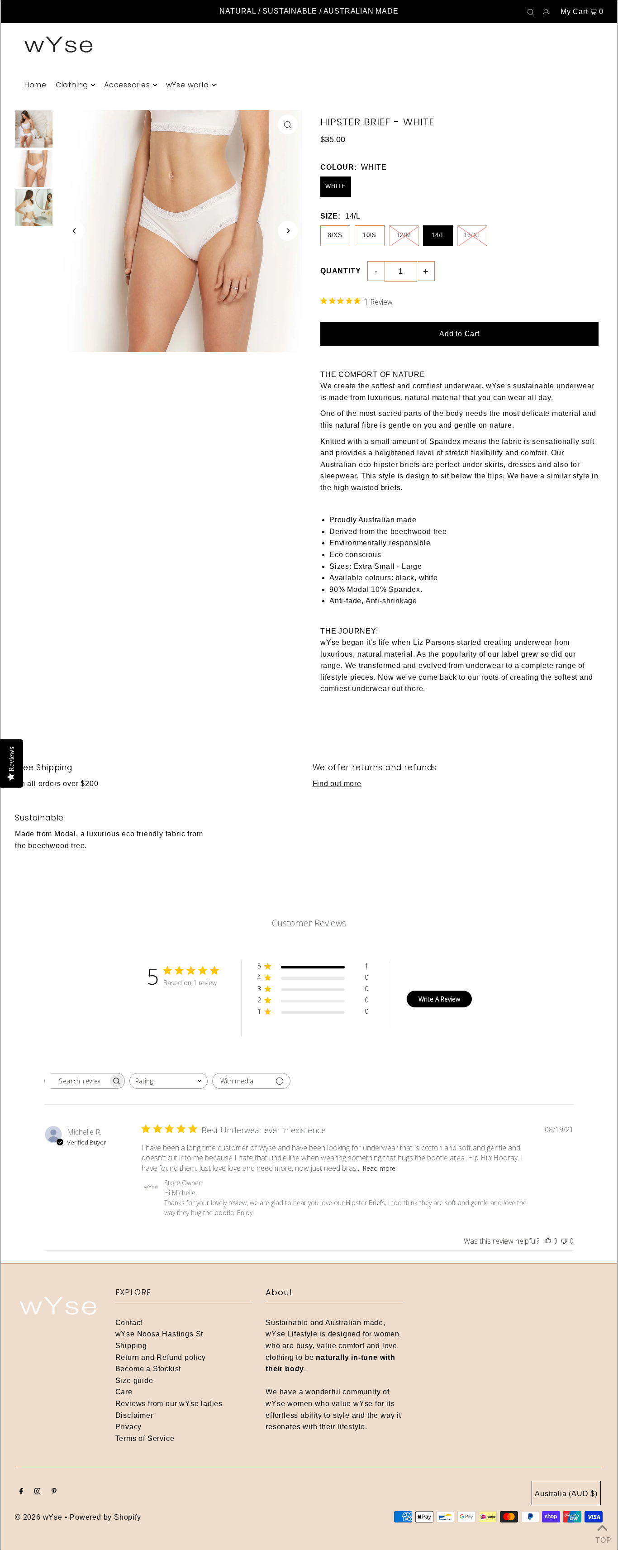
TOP (602, 1538)
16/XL (472, 235)
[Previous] (75, 231)
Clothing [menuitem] (72, 85)
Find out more (337, 783)
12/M (404, 235)
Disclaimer (134, 1415)
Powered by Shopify (105, 1517)
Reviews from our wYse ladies (169, 1403)
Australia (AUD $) (566, 1494)
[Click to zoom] (288, 124)
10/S (369, 235)
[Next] (288, 231)
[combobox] (168, 1081)
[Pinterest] (54, 1492)
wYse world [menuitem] (187, 85)
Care (124, 1392)
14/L (438, 235)
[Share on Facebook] (606, 139)
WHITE (335, 186)
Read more (379, 1168)
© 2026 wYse (38, 1517)
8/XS (335, 235)
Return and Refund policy (160, 1357)
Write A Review (439, 999)
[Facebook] (21, 1492)
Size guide (134, 1380)
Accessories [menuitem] (127, 85)
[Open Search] (531, 11)
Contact (129, 1322)
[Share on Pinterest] (606, 184)
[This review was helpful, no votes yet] (548, 1241)
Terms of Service (145, 1438)
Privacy (128, 1427)
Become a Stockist (148, 1369)
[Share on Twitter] (606, 162)
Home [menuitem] (35, 85)
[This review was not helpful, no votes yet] (564, 1241)
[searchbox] (76, 1080)
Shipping (131, 1346)
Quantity (340, 271)
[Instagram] (37, 1492)
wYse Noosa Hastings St (159, 1334)
